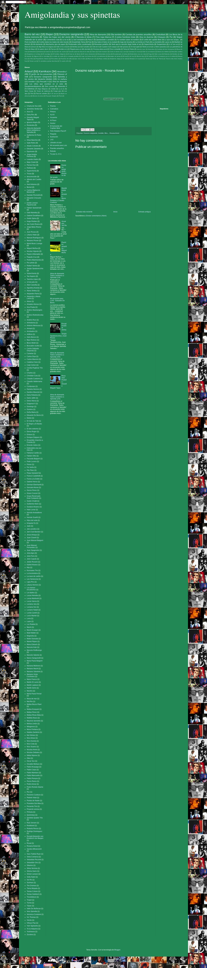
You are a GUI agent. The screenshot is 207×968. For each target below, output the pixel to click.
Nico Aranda (31, 741)
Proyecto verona (33, 809)
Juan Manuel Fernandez (32, 546)
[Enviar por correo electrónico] (82, 129)
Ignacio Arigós (32, 122)
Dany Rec (30, 115)
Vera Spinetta (32, 911)
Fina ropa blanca (103, 37)
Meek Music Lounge (34, 244)
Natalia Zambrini (33, 732)
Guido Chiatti (32, 501)
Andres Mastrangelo (34, 310)
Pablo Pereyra (32, 778)
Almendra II (62, 86)
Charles (30, 373)
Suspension (161, 44)
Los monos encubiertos (31, 589)
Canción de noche (60, 51)
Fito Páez (30, 470)
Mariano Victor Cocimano (32, 675)
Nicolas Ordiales (33, 752)
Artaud (29, 71)
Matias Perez (32, 712)
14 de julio (31, 282)
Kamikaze (45, 71)
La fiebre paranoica (160, 47)
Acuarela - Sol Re (64, 223)
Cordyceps (31, 386)
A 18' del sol (173, 44)
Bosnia (40, 51)
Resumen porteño (101, 44)
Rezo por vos (92, 58)
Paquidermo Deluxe (42, 58)
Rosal (29, 843)
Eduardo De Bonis (34, 415)
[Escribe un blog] (85, 129)
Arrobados (31, 331)
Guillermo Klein (33, 504)
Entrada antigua (144, 212)
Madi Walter (31, 633)
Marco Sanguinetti (34, 658)
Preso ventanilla (115, 49)
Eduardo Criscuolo (34, 198)
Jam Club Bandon (34, 532)
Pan (31, 93)
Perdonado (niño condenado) (79, 44)
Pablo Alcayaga (33, 767)
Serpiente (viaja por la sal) (118, 58)
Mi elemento (38, 44)
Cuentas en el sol (134, 51)
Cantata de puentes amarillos (138, 34)
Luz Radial (31, 624)
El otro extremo (32, 429)
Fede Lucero (31, 461)
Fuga (150, 54)
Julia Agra (30, 553)
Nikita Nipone (32, 755)
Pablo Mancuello (33, 775)
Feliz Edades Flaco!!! (58, 131)
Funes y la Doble (33, 479)
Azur (28, 112)
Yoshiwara (31, 932)
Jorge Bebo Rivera (34, 227)
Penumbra (54, 58)
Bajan (49, 34)
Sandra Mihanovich (34, 849)
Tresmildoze (31, 897)
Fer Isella (30, 467)
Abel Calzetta (32, 285)
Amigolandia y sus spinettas (72, 14)
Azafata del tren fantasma (165, 49)
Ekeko (29, 418)
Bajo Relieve (32, 340)
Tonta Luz (33, 61)
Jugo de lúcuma (126, 42)
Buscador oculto (33, 346)
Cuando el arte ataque (109, 47)
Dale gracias (124, 47)
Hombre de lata (177, 54)
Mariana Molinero (33, 666)
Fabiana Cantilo (33, 453)
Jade (29, 526)
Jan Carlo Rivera (33, 224)
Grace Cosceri (32, 493)
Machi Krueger (32, 630)
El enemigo (46, 54)
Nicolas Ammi (32, 750)
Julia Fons (31, 556)
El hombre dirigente (59, 54)
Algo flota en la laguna (46, 47)
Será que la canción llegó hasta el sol (126, 44)
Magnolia (30, 636)
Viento (29, 920)
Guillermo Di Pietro (34, 135)
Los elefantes (100, 56)
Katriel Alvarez (32, 565)
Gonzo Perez (32, 490)
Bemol (29, 187)
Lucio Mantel (32, 616)
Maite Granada (32, 639)
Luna (29, 618)
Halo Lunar (158, 54)
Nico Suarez (31, 747)
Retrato (53, 151)
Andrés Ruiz (31, 320)
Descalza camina (176, 51)
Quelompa (31, 815)
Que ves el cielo (79, 58)
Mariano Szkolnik (33, 672)
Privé (60, 96)
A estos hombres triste (125, 37)
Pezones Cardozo (34, 795)
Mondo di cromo (38, 96)
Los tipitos (30, 593)
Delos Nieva (31, 401)
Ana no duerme (146, 37)
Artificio (29, 334)
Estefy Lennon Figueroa (32, 204)
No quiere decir (43, 49)
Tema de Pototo (128, 49)
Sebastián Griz (32, 863)
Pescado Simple (51, 96)
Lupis (29, 621)
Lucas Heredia (32, 595)
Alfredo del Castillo (34, 179)
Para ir (90, 40)
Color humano (102, 51)
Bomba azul (76, 47)
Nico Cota (30, 744)
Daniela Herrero (33, 389)
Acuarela (53, 117)
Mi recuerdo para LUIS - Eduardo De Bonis (57, 301)
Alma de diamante (98, 34)
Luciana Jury (32, 604)
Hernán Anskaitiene (34, 513)
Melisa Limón (32, 724)
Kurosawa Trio (32, 570)
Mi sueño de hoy (128, 56)
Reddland (30, 826)
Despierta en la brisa (33, 54)
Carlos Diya (31, 356)
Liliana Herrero (32, 585)
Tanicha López (32, 279)
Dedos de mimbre (163, 51)
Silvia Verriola (32, 868)
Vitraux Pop (31, 923)
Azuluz (52, 123)
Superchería (149, 44)
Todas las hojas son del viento (57, 37)
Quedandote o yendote (105, 40)
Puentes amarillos (57, 148)
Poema (53, 106)
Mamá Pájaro (32, 641)
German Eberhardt (34, 485)
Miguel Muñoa (32, 248)
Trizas (29, 174)
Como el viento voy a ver (118, 51)
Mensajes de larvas (114, 56)
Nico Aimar (31, 738)
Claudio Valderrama (34, 381)
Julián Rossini (32, 562)
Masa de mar (32, 699)
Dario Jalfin (31, 398)
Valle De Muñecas (34, 909)
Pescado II (44, 82)
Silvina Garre (32, 871)
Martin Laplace (32, 685)
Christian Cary (32, 376)
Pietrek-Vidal (32, 798)
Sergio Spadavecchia (35, 268)
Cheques (161, 37)
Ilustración (54, 137)
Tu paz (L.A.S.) (55, 154)
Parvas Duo (31, 165)
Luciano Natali (32, 610)
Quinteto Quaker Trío (35, 818)
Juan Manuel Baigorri (35, 540)
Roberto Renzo (32, 829)
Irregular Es (31, 523)
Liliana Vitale (32, 235)
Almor (29, 301)
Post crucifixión (30, 42)
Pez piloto (30, 263)
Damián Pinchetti (33, 195)
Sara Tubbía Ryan (34, 854)
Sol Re (29, 880)
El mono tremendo (89, 54)
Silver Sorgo (29, 91)
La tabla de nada (57, 56)
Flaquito (53, 134)
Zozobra (30, 935)
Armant (29, 328)
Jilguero (36, 56)
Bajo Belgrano (43, 89)
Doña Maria (31, 412)
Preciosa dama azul (100, 49)
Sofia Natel (31, 877)
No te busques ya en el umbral (165, 56)
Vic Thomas (31, 917)
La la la (65, 40)
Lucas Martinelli (33, 598)
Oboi (31, 58)
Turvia (29, 903)
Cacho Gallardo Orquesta (33, 350)
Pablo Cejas (31, 770)
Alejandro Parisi (33, 294)
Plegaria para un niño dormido (80, 49)
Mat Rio (30, 701)
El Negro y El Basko (34, 424)
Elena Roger (31, 432)
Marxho (30, 691)
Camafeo (86, 47)
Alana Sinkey (32, 291)
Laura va (168, 42)
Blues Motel (31, 343)
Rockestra (30, 125)
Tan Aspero (31, 276)
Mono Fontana (32, 729)
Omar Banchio (32, 140)
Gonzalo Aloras (32, 487)
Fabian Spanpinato (34, 208)
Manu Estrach (32, 644)
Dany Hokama (32, 395)
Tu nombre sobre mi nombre (128, 40)
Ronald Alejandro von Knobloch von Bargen (35, 837)
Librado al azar (56, 143)
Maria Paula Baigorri (35, 661)
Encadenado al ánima (120, 54)
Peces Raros (32, 781)
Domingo (30, 407)
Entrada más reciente (84, 212)
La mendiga (45, 56)
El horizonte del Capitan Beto (56, 127)
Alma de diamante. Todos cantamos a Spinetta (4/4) (57, 355)
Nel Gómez (31, 735)
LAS (51, 140)
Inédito (53, 89)
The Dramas (31, 886)
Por (171, 37)
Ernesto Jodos (32, 445)
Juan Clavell (31, 538)
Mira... (106, 133)
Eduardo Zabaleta (34, 149)
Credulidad (160, 34)
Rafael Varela (32, 266)
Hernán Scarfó (32, 517)
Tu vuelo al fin (64, 61)
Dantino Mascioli (33, 392)
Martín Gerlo (31, 688)
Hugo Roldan (32, 221)
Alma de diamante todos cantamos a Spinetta (34, 130)
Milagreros (31, 727)
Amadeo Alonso (33, 304)
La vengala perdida (72, 56)
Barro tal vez (32, 34)
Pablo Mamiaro (32, 773)
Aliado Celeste (32, 146)
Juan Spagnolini (33, 550)
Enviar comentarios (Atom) (96, 216)
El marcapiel (135, 47)
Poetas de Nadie (33, 801)
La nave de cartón (34, 576)
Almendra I (62, 71)
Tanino (148, 58)
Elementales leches (104, 54)
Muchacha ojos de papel (55, 44)
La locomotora (32, 573)
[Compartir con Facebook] (90, 129)
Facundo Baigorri (33, 459)
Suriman (30, 883)
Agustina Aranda (33, 288)
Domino (30, 409)
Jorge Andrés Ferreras (32, 155)
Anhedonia (31, 323)
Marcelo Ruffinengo (34, 650)
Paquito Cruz (32, 257)
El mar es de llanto (74, 54)
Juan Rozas (31, 232)
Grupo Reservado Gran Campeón (33, 497)
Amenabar (151, 49)
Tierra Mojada (32, 888)
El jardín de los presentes (40, 74)
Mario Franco (32, 679)
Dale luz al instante (149, 51)
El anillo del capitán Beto (151, 40)
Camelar (30, 353)
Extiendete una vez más (138, 54)
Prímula (30, 812)
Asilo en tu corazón (62, 47)
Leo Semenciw (32, 579)
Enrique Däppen (33, 437)
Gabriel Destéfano (34, 216)
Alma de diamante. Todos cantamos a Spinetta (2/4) (57, 397)
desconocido (32, 177)
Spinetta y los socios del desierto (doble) (46, 78)
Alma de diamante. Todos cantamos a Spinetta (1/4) (57, 276)
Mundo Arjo (140, 56)
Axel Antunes (32, 184)
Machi (29, 627)
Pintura (53, 112)
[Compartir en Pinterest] (93, 129)
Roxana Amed (114, 133)
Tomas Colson (32, 891)
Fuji (89, 42)
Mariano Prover (33, 241)
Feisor (29, 464)
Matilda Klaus (32, 718)
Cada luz (48, 51)
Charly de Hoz (32, 106)
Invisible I (32, 82)
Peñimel (30, 168)
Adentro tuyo (141, 49)
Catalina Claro (32, 362)
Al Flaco (53, 120)
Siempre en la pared (136, 58)
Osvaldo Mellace (33, 764)
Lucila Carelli (32, 613)
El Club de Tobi (32, 421)
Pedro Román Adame (35, 787)
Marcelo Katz (32, 647)
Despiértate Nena (78, 42)
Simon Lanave (32, 874)
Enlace (29, 435)
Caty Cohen (31, 365)
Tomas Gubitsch (33, 894)
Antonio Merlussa (33, 326)
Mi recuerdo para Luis (58, 145)
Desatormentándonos (33, 86)
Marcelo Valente (33, 655)
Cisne (94, 51)
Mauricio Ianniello (33, 721)
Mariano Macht (32, 669)
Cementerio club (52, 40)
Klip (28, 567)
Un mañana (62, 79)
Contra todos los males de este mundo (54, 42)
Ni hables (150, 56)
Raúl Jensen (31, 823)
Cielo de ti (95, 47)
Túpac (29, 906)
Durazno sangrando (71, 34)
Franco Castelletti (33, 476)
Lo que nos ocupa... (172, 40)
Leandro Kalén (32, 159)
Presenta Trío (32, 806)
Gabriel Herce (32, 482)
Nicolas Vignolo (33, 251)
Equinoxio (30, 151)
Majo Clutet (31, 162)
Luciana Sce (31, 607)
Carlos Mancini (32, 359)
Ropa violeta (103, 58)
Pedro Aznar (31, 784)
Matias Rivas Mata (34, 715)
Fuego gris (57, 91)
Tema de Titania (158, 58)
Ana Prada (31, 307)
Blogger (117, 950)
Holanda (167, 54)
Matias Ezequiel (33, 709)
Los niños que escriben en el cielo (46, 84)
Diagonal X (31, 404)
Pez (28, 792)
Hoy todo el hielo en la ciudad (105, 42)
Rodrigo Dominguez (34, 831)
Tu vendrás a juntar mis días (48, 61)
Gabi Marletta (32, 213)
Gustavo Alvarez (33, 507)
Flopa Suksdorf (32, 473)
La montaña (157, 42)
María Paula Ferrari (34, 694)
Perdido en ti (63, 49)
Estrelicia (30, 89)
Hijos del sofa (32, 520)
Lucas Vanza (32, 601)
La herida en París (142, 42)
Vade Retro (31, 143)
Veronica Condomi (34, 914)
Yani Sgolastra (32, 926)
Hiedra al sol (146, 47)
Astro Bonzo (31, 337)
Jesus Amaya (32, 535)
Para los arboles (41, 93)
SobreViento (31, 273)
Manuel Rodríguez (34, 238)
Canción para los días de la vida (78, 51)
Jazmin (29, 56)
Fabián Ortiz (31, 456)
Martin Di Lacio (32, 682)
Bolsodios (33, 51)
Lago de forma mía (87, 56)
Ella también (116, 34)
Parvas (53, 49)
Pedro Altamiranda (34, 260)
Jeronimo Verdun (33, 109)
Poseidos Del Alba (34, 803)
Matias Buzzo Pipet (34, 704)
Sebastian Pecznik (34, 860)
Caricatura (54, 109)
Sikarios (30, 865)
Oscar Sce (31, 761)
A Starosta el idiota (83, 37)
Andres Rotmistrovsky (35, 315)
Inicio (115, 212)
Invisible (101, 133)
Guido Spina (31, 218)
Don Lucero (49, 86)
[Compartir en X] (87, 129)
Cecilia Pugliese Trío (35, 368)
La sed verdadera (78, 40)
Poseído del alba (66, 58)
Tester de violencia (43, 91)
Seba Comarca (32, 857)
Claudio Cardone (33, 379)
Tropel (29, 900)
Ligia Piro (30, 582)
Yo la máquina (32, 929)
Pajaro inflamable (33, 254)
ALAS (52, 115)
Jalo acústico (32, 529)
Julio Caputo (31, 559)
